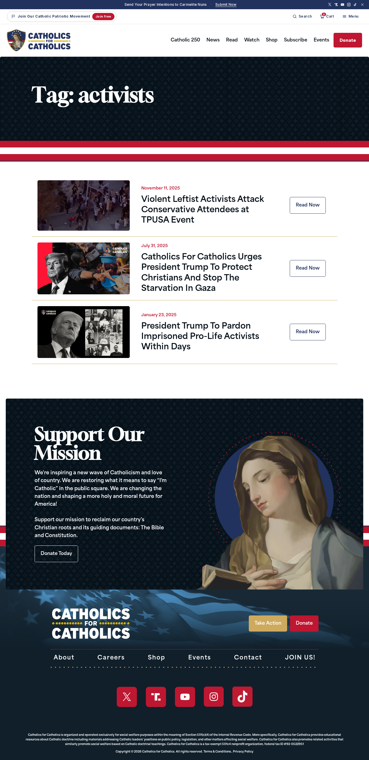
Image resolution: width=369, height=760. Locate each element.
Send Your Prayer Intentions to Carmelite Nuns (166, 4)
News (213, 40)
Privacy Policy (243, 751)
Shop (272, 40)
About (64, 658)
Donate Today (56, 553)
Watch (251, 40)
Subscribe (295, 40)
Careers (111, 658)
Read (232, 40)
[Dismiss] (362, 4)
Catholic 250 (185, 40)
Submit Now (225, 4)
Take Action (268, 623)
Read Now (308, 205)
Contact (248, 658)
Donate (348, 40)
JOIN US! (300, 658)
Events (321, 40)
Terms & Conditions (217, 751)
